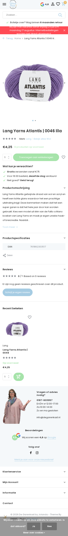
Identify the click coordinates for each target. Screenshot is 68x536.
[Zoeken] (60, 15)
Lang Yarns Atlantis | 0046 (15, 351)
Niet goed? (20, 180)
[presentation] (3, 82)
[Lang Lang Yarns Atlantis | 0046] (17, 329)
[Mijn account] (52, 4)
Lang (28, 138)
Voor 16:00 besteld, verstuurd (31, 176)
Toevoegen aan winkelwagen (36, 157)
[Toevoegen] (18, 377)
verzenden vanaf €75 (23, 171)
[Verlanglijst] (58, 4)
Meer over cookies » (34, 532)
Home (17, 38)
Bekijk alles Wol (42, 138)
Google (51, 437)
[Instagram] (37, 453)
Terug (9, 38)
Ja (33, 526)
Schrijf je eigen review (17, 292)
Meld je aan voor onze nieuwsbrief (34, 459)
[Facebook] (30, 453)
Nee (49, 526)
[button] (33, 120)
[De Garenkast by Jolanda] (21, 4)
